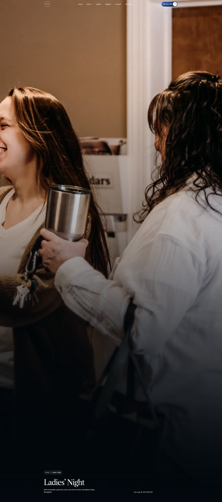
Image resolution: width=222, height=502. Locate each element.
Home (47, 472)
